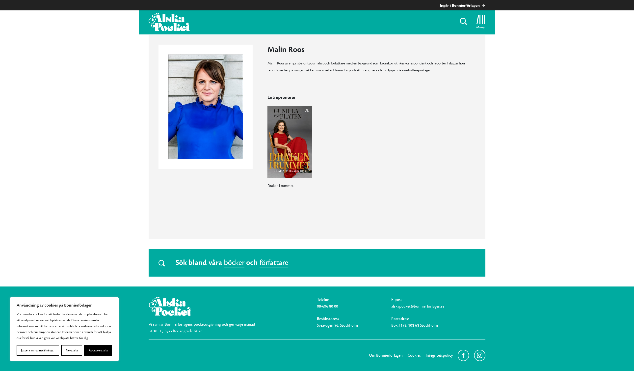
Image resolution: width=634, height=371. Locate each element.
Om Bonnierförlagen (386, 355)
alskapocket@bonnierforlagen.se (417, 306)
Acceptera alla (98, 350)
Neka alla (72, 350)
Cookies (414, 355)
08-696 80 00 (327, 306)
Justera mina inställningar (38, 350)
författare (274, 262)
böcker (234, 262)
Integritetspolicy (439, 355)
